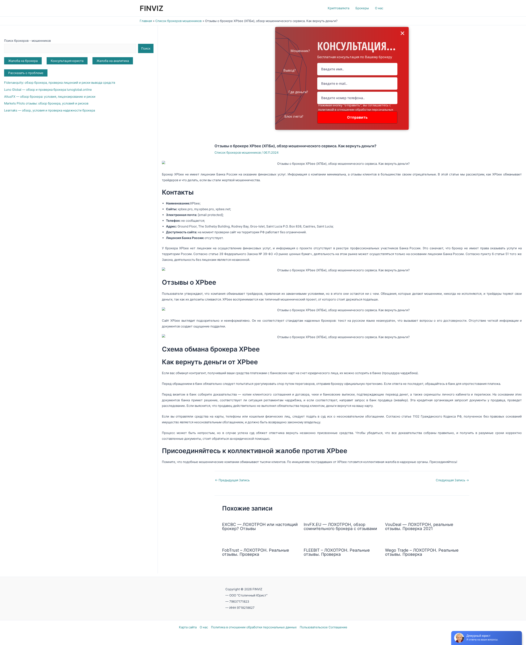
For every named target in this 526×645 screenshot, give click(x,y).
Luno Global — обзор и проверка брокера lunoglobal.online (48, 90)
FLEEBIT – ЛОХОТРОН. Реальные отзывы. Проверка (337, 552)
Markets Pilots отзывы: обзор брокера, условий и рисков (46, 103)
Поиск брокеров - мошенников (27, 41)
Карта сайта (188, 627)
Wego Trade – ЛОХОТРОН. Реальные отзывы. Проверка (422, 552)
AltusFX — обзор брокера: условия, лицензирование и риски (49, 96)
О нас (204, 627)
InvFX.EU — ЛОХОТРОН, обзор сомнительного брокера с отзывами (340, 526)
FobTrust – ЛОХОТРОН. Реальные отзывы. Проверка (255, 552)
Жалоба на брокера (23, 61)
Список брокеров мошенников (238, 152)
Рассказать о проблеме (25, 73)
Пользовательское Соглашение (323, 627)
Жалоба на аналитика (113, 61)
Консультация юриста (67, 61)
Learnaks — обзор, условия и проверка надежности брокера (49, 110)
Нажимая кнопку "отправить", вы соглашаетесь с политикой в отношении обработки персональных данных (355, 109)
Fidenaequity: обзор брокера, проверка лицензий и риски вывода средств (59, 83)
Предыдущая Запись (232, 480)
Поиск (145, 48)
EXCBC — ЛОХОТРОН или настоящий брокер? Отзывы (260, 526)
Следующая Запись (452, 480)
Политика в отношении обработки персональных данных (254, 627)
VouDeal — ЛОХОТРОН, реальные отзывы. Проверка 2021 (419, 526)
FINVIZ (151, 8)
